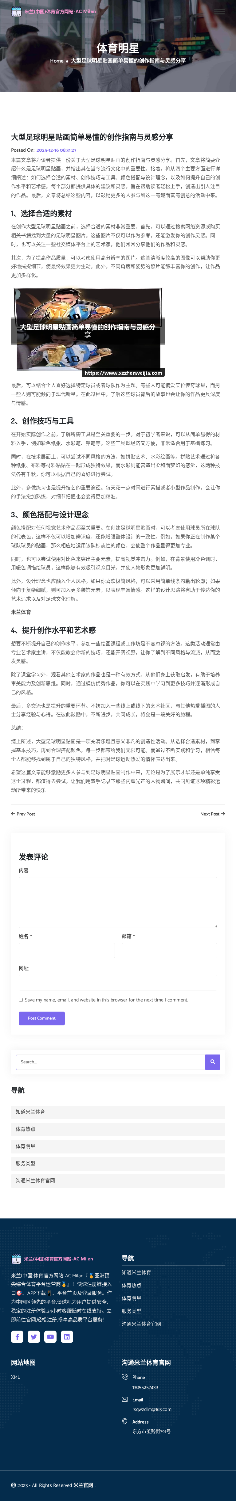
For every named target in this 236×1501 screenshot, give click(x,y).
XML (15, 1377)
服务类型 (25, 1164)
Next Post (210, 814)
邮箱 (128, 937)
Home (57, 61)
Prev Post (25, 814)
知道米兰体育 (30, 1112)
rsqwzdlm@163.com (151, 1409)
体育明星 (25, 1146)
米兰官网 (83, 1485)
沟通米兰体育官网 (35, 1181)
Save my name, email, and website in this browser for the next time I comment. (106, 1000)
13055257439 (145, 1387)
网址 (24, 968)
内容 (24, 871)
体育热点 (25, 1129)
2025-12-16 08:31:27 (56, 150)
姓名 (25, 937)
